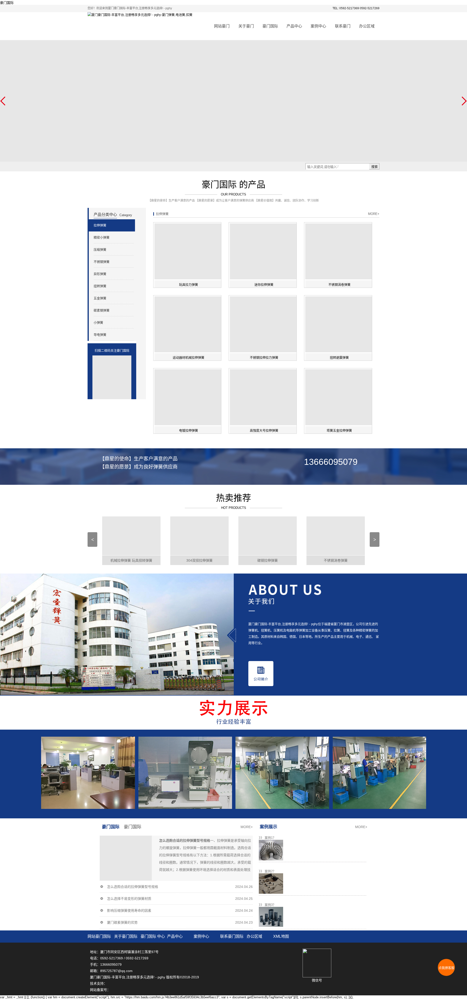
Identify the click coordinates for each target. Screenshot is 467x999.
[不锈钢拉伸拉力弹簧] (264, 324)
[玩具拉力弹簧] (188, 251)
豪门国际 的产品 (233, 185)
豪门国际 (7, 3)
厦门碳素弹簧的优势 (122, 922)
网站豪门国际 (99, 936)
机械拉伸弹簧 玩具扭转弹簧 (131, 560)
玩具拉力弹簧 (188, 284)
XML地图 (281, 936)
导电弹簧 (100, 334)
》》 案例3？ (267, 905)
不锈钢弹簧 (101, 262)
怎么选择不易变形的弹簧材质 (129, 899)
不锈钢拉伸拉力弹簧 (264, 357)
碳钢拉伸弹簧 (267, 560)
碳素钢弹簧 (101, 310)
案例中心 (318, 26)
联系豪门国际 (231, 936)
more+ (373, 214)
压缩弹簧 (100, 249)
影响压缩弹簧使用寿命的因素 (129, 910)
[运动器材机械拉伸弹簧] (188, 324)
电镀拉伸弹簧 (188, 430)
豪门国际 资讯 (110, 831)
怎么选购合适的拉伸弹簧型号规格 (132, 887)
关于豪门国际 (125, 936)
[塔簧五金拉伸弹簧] (339, 397)
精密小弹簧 (101, 237)
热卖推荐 (233, 498)
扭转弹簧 (100, 286)
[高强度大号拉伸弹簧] (264, 397)
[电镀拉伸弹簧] (188, 397)
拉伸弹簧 (100, 225)
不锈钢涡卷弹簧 (339, 284)
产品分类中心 (105, 214)
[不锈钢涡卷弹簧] (339, 251)
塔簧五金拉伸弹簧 (339, 430)
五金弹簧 (100, 298)
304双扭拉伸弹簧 (199, 560)
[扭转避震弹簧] (339, 324)
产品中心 (294, 26)
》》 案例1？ (267, 838)
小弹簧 (98, 322)
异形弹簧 (100, 274)
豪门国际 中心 (132, 831)
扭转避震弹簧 (339, 357)
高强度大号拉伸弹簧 (264, 430)
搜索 (374, 166)
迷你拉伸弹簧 (263, 284)
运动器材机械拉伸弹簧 (188, 357)
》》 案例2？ (267, 871)
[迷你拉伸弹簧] (264, 251)
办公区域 (367, 26)
